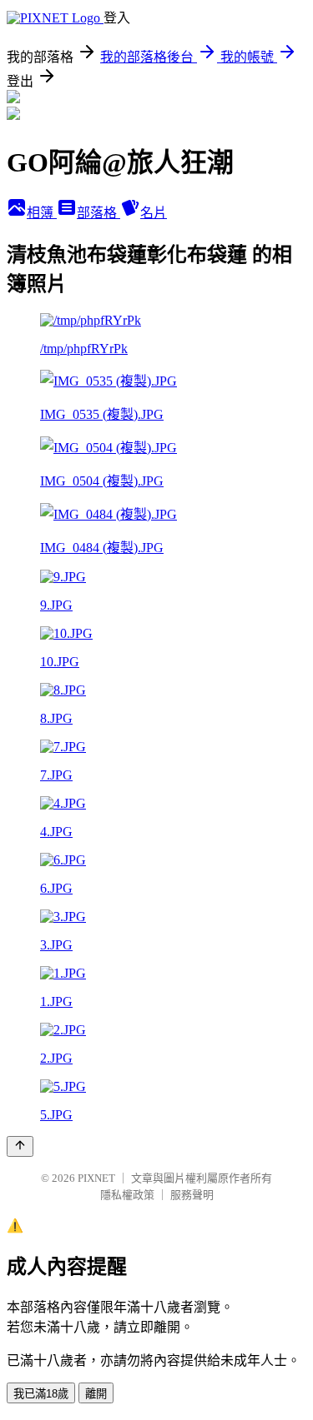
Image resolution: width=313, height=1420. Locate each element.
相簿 (42, 213)
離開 (96, 1394)
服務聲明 (192, 1194)
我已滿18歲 (40, 1394)
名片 (153, 213)
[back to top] (20, 1146)
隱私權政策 (127, 1194)
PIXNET (96, 1178)
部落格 (98, 213)
